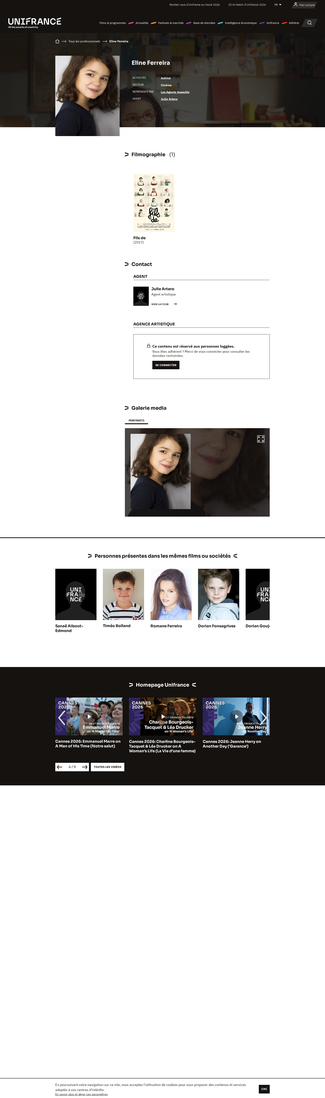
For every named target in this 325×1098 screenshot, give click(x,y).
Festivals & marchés (171, 23)
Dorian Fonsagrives (216, 626)
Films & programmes (112, 23)
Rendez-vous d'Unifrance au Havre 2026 (194, 4)
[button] (260, 439)
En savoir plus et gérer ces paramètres (81, 1094)
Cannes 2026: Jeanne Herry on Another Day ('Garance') (232, 744)
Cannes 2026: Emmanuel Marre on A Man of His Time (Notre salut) (88, 744)
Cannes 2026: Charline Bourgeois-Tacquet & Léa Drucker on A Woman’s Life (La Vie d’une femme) (162, 746)
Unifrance (273, 23)
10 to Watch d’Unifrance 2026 (247, 4)
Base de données (204, 23)
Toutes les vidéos (107, 767)
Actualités (142, 23)
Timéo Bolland (117, 626)
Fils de (139, 238)
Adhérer (294, 23)
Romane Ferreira (166, 626)
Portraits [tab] (136, 420)
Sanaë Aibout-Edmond (69, 628)
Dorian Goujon (260, 626)
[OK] (264, 1089)
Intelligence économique (241, 23)
